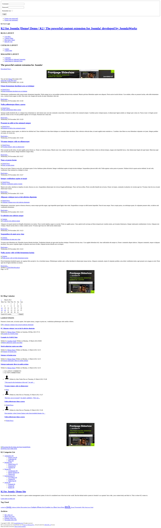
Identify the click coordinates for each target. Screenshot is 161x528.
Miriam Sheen (11, 332)
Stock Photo (61, 507)
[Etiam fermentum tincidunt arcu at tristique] (14, 91)
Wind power (88, 507)
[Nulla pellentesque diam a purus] (11, 110)
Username (5, 4)
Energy (29, 507)
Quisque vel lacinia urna (8, 355)
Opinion (4, 219)
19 (2, 310)
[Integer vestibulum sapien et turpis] (11, 184)
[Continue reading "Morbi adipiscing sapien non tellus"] (11, 342)
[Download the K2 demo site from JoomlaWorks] (15, 447)
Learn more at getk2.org (8, 498)
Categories (7, 58)
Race (55, 507)
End (18, 267)
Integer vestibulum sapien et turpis (14, 178)
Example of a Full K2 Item (9, 337)
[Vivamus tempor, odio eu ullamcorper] (12, 147)
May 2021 (8, 515)
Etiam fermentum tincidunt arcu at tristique (17, 86)
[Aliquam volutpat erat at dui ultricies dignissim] (15, 202)
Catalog (6, 49)
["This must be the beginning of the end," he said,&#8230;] (7, 379)
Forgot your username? (11, 20)
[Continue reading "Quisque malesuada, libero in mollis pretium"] (14, 360)
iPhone (39, 507)
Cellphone (14, 507)
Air (5, 507)
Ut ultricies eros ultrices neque (12, 216)
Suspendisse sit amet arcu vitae (12, 234)
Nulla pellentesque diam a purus (13, 104)
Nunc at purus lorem (9, 160)
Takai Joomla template (20, 526)
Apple (9, 507)
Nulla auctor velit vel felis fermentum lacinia (17, 253)
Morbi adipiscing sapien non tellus (11, 346)
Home (10, 79)
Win (83, 507)
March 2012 (9, 516)
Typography (78, 507)
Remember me (6, 11)
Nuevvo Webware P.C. (28, 524)
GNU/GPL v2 (47, 524)
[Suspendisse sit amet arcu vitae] (10, 239)
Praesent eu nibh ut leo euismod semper (16, 123)
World (92, 507)
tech (68, 506)
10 (13, 267)
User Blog (7, 36)
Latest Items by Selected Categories (14, 59)
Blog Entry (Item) (9, 40)
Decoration (24, 507)
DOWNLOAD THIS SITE (9, 448)
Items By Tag (8, 41)
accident (2, 507)
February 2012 (10, 518)
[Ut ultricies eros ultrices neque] (10, 221)
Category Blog (8, 38)
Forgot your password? (11, 18)
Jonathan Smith (11, 341)
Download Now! (6, 69)
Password (5, 7)
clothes (18, 507)
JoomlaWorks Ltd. (18, 523)
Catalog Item (8, 50)
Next (15, 267)
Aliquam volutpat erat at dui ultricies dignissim (19, 197)
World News (6, 89)
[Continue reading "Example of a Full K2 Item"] (9, 333)
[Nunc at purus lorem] (7, 165)
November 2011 (10, 520)
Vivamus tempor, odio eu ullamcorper (15, 141)
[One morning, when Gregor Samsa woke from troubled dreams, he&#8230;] (7, 410)
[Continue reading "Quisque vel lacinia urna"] (8, 351)
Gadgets (34, 507)
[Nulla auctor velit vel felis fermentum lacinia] (14, 258)
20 (5, 310)
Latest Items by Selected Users (13, 61)
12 (2, 308)
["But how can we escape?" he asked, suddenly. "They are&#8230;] (7, 394)
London (48, 507)
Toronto (73, 507)
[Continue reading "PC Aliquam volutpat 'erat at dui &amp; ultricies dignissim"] (17, 324)
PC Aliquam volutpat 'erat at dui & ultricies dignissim (18, 328)
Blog (7, 389)
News (52, 507)
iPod (43, 507)
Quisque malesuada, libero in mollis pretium (14, 364)
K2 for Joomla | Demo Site (13, 491)
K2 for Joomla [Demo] (69, 28)
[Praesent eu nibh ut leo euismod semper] (13, 128)
